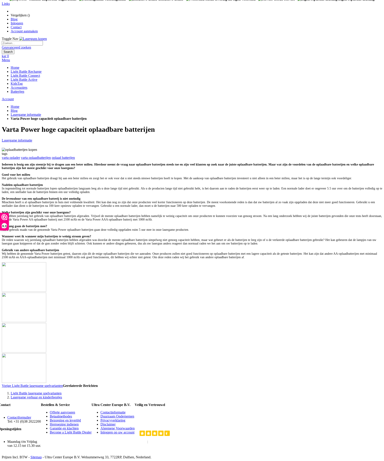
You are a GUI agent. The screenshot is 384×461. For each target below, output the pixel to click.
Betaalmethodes (61, 416)
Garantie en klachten (64, 428)
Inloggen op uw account (117, 432)
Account (8, 99)
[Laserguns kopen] (33, 39)
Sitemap (36, 457)
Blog (14, 19)
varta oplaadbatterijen (36, 158)
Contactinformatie (113, 412)
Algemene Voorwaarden (117, 428)
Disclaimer (108, 424)
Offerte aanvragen (62, 412)
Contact (16, 27)
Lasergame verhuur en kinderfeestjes (36, 397)
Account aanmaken (24, 31)
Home (15, 106)
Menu (6, 60)
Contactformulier (19, 417)
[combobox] (22, 43)
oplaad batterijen (63, 158)
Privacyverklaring (112, 420)
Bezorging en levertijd (65, 420)
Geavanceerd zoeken (16, 47)
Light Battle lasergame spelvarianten (32, 386)
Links (6, 4)
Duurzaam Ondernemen (117, 416)
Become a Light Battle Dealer (71, 432)
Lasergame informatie (26, 114)
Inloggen (17, 23)
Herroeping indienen (64, 424)
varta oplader (11, 158)
